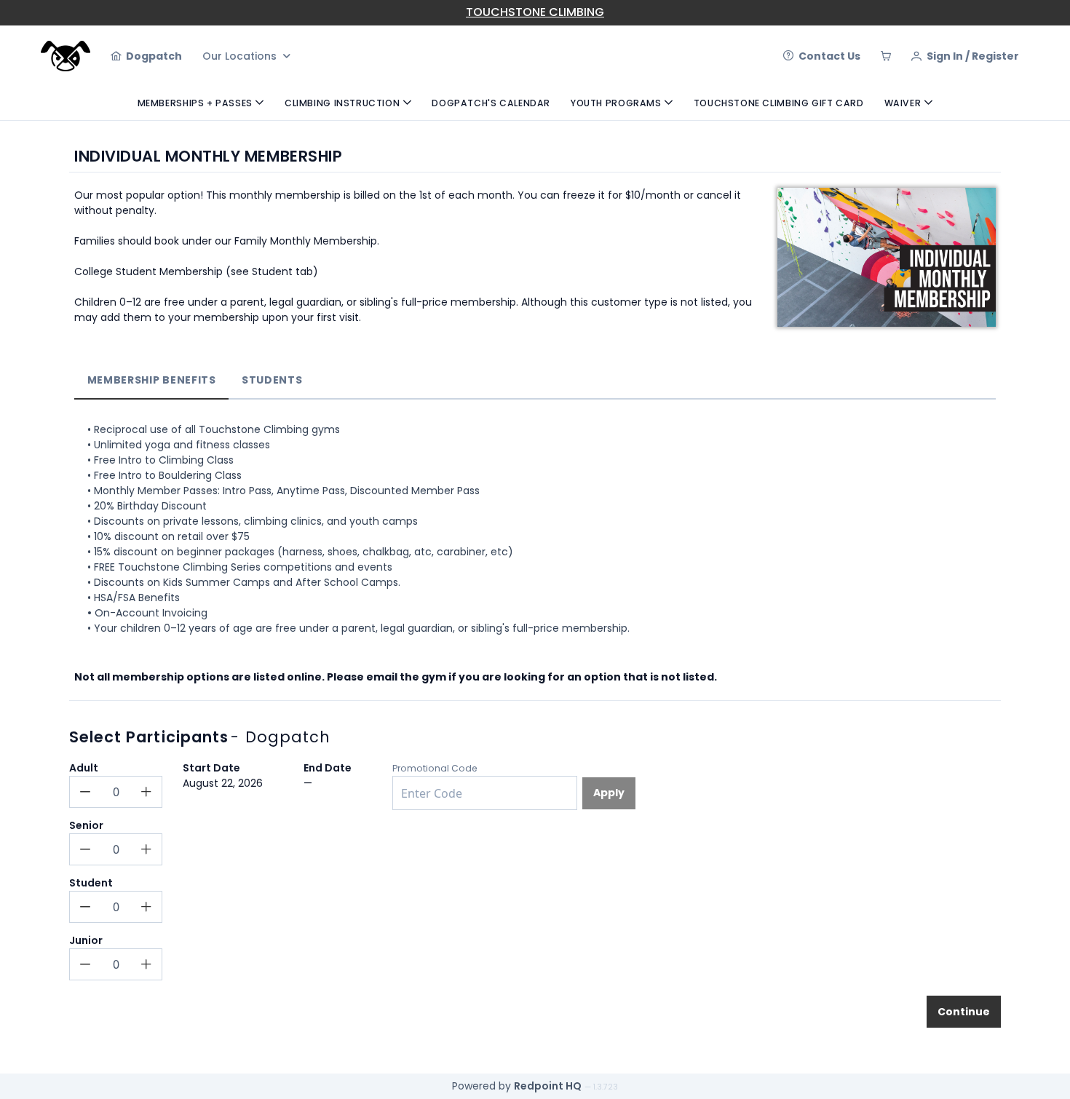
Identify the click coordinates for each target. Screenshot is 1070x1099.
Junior (86, 940)
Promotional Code (434, 768)
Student (91, 883)
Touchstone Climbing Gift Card (779, 103)
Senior (86, 825)
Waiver (903, 103)
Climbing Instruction (342, 103)
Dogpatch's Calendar (491, 103)
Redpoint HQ (548, 1086)
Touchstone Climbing (535, 12)
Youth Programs (616, 103)
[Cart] (886, 56)
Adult (83, 768)
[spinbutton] (115, 792)
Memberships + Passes (195, 103)
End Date (328, 768)
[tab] (151, 381)
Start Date (211, 768)
